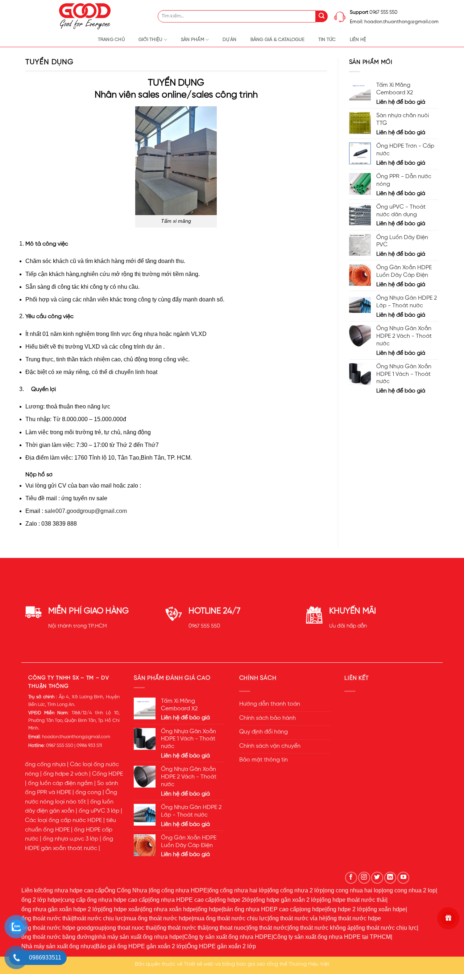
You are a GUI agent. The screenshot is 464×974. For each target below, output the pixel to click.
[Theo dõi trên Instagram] (364, 878)
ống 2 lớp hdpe (41, 900)
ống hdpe (210, 909)
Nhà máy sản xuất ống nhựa (57, 946)
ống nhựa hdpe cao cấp (73, 890)
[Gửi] (322, 16)
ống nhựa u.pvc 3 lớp (70, 839)
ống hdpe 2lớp (235, 900)
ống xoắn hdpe (386, 909)
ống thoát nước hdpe (354, 918)
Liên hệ (358, 39)
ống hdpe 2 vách (65, 774)
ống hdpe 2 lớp (346, 909)
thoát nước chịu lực (98, 918)
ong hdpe (313, 909)
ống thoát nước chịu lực (386, 928)
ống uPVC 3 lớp (99, 811)
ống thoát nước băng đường (58, 937)
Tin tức (327, 39)
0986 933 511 (89, 745)
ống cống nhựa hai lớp (238, 890)
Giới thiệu (150, 39)
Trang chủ (111, 39)
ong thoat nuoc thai (130, 928)
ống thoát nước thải (46, 918)
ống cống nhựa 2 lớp (296, 890)
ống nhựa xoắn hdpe (169, 909)
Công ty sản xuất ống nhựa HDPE (228, 937)
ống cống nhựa (45, 765)
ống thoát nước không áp (321, 928)
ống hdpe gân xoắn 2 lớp (287, 900)
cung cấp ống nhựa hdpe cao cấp (105, 900)
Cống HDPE (107, 774)
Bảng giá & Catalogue (277, 39)
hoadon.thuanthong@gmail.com (76, 737)
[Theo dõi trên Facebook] (351, 878)
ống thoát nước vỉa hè (297, 918)
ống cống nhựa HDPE (178, 890)
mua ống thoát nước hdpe (158, 918)
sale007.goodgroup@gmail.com (86, 511)
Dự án (229, 39)
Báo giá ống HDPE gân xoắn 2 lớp (140, 946)
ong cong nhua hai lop (353, 890)
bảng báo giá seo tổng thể (254, 964)
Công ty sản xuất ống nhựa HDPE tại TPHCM (332, 937)
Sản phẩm (192, 39)
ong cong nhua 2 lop (409, 890)
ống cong (88, 793)
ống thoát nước (267, 928)
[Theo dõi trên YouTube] (403, 878)
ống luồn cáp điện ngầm (60, 783)
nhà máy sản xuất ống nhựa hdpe (139, 937)
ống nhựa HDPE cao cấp (182, 900)
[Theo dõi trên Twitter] (377, 878)
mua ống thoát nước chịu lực (230, 918)
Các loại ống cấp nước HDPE (63, 820)
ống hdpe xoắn (122, 909)
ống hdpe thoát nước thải (353, 900)
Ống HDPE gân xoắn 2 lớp (221, 946)
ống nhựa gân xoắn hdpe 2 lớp (61, 909)
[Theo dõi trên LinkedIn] (390, 878)
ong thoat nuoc (227, 928)
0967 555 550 (204, 626)
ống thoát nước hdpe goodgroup (63, 928)
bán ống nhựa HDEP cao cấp (261, 909)
